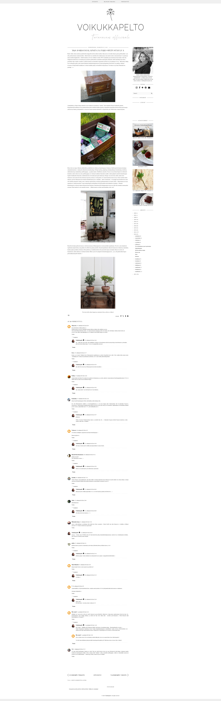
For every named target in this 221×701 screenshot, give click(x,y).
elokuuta (137, 244)
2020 (135, 217)
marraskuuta (137, 238)
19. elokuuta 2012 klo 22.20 (81, 375)
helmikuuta (137, 269)
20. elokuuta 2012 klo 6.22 (82, 430)
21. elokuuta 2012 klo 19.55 (90, 364)
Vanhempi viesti (119, 675)
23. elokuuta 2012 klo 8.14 (80, 543)
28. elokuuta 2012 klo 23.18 (90, 553)
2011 (135, 274)
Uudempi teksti (77, 675)
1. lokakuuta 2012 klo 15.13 (79, 649)
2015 (135, 227)
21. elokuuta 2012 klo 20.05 (90, 510)
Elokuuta (137, 256)
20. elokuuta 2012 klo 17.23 (82, 477)
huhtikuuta (137, 265)
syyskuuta (137, 242)
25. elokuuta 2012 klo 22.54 (85, 564)
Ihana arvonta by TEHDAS (143, 138)
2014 (135, 230)
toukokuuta (137, 263)
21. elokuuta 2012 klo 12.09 (80, 500)
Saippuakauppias (138, 248)
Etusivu (95, 1)
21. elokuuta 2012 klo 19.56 (90, 387)
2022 (135, 213)
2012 (135, 234)
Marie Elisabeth (75, 564)
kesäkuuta (137, 261)
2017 (135, 223)
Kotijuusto (142, 166)
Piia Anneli (74, 612)
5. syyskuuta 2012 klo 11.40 (91, 625)
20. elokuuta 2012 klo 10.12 (89, 454)
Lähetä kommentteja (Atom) (78, 680)
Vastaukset (75, 337)
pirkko (73, 543)
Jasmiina (74, 477)
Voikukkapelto (79, 340)
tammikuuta (137, 271)
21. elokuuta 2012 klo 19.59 (90, 443)
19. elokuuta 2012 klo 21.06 (90, 340)
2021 (135, 215)
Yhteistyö (125, 1)
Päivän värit (137, 252)
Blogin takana (109, 1)
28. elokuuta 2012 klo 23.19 (90, 575)
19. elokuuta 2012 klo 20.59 (83, 325)
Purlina (73, 376)
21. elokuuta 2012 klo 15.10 (86, 522)
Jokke (73, 500)
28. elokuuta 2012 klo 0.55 (78, 586)
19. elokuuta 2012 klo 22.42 (83, 398)
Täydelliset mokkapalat (143, 205)
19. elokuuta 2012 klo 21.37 (80, 352)
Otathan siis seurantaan (93, 689)
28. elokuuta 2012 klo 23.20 (90, 599)
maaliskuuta (137, 267)
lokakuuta (137, 240)
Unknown (74, 430)
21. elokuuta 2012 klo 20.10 (86, 532)
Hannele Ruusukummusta (77, 454)
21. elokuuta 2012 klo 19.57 (90, 414)
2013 (135, 232)
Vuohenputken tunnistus (143, 190)
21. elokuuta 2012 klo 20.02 (90, 489)
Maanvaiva (74, 325)
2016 (135, 225)
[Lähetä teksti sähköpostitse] (68, 315)
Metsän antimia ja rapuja (140, 250)
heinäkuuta (137, 259)
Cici (72, 649)
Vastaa (73, 334)
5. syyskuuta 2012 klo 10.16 (83, 612)
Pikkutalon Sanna (76, 522)
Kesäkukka (74, 398)
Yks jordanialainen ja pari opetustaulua (143, 246)
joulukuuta (137, 236)
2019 (135, 219)
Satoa (136, 254)
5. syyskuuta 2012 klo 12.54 (87, 635)
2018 (135, 221)
